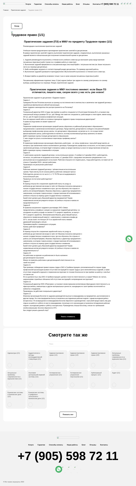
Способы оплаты (52, 4)
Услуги (28, 4)
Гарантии (38, 4)
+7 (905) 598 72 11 (110, 4)
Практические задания (18, 10)
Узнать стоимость (68, 316)
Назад (16, 26)
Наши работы (67, 4)
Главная (6, 10)
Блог (78, 4)
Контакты (96, 4)
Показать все (68, 414)
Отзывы (86, 4)
